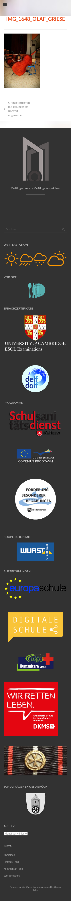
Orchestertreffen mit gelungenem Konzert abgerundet (19, 109)
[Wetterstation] (35, 258)
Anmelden (9, 855)
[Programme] (35, 424)
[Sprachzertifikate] (35, 335)
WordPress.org (12, 876)
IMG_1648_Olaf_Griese (35, 19)
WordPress (27, 887)
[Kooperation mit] (35, 551)
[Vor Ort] (35, 290)
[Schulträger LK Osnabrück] (35, 804)
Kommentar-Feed (13, 869)
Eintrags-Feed (11, 862)
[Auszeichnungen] (35, 588)
